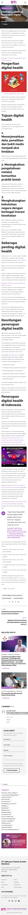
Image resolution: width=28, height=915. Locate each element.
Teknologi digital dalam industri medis (14, 93)
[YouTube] (19, 901)
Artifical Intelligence (9, 793)
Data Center (5, 799)
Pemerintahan (6, 812)
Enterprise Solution (9, 803)
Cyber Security (7, 797)
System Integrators (8, 818)
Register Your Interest (9, 588)
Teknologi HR (6, 823)
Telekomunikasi (7, 825)
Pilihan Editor (6, 814)
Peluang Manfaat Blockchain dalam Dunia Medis (11, 694)
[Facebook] (9, 901)
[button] (25, 2)
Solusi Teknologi (7, 816)
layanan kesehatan (18, 598)
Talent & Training (7, 821)
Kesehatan (4, 21)
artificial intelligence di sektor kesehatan (12, 595)
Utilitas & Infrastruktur (14, 654)
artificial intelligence (21, 260)
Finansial (5, 805)
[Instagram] (16, 901)
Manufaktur (6, 810)
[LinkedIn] (12, 901)
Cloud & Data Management (8, 691)
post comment (12, 770)
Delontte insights (12, 256)
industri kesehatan (6, 598)
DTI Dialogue (6, 801)
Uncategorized (6, 827)
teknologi (14, 355)
